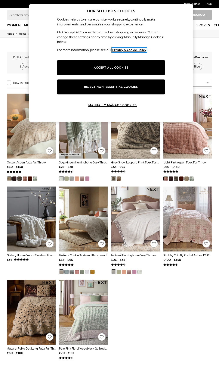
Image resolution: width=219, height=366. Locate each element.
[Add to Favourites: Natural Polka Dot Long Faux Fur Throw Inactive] (49, 337)
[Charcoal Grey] (19, 178)
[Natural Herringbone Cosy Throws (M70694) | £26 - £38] (135, 219)
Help (209, 3)
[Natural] (72, 178)
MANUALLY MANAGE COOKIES (112, 105)
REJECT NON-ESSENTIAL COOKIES (111, 87)
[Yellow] (92, 272)
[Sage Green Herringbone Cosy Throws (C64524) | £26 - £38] (83, 126)
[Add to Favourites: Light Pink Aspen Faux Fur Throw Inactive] (206, 150)
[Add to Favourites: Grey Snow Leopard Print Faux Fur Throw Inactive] (154, 150)
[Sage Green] (35, 178)
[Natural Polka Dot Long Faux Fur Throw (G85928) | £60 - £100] (31, 312)
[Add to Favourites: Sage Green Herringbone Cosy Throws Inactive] (101, 150)
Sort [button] (185, 82)
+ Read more (201, 57)
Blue (197, 66)
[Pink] (82, 178)
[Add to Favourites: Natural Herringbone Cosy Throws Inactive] (154, 243)
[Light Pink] (25, 178)
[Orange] (30, 178)
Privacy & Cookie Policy (129, 50)
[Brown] (14, 178)
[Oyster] (9, 178)
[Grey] (113, 178)
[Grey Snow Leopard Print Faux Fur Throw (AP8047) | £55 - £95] (135, 126)
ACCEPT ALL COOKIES (111, 67)
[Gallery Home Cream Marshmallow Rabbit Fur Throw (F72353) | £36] (31, 219)
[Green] (66, 178)
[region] (111, 63)
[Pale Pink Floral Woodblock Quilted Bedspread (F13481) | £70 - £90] (83, 312)
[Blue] (66, 272)
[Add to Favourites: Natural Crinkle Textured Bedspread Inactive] (101, 243)
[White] (87, 272)
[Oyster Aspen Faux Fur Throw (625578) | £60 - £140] (31, 126)
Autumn (27, 66)
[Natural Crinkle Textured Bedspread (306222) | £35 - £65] (83, 219)
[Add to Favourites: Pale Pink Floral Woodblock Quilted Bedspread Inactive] (101, 337)
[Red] (87, 178)
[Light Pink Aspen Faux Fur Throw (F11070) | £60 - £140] (187, 126)
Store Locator (192, 3)
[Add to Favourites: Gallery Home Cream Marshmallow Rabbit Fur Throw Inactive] (49, 243)
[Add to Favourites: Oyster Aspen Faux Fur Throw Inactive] (49, 150)
